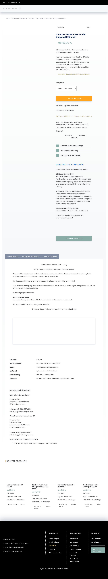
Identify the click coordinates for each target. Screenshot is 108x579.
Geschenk (69, 122)
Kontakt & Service (15, 551)
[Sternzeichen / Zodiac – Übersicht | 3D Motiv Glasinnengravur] (34, 135)
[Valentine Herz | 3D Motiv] (15, 475)
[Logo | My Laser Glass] (10, 8)
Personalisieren (12, 504)
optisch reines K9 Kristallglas (46, 371)
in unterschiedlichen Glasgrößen (48, 363)
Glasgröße (60, 83)
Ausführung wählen (37, 507)
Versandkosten (72, 106)
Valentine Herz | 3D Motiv (15, 486)
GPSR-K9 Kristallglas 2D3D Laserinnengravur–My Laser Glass (35, 443)
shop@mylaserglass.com (24, 412)
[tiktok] (101, 2)
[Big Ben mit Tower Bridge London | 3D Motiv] (41, 475)
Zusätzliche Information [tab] (30, 257)
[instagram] (98, 2)
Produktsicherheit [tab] (50, 257)
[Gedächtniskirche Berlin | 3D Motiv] (92, 475)
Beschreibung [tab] (12, 257)
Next (88, 27)
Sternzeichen (60, 124)
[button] (74, 145)
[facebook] (91, 2)
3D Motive (68, 128)
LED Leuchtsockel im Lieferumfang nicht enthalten (55, 378)
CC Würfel (69, 124)
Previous (61, 27)
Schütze (84, 128)
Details (23, 504)
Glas (61, 122)
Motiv (80, 122)
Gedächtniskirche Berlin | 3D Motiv (90, 486)
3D (65, 122)
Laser (76, 122)
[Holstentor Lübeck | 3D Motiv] (66, 475)
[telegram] (23, 557)
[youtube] (104, 2)
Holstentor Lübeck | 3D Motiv (66, 486)
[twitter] (94, 2)
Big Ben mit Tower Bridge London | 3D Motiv (40, 487)
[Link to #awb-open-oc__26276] (19, 8)
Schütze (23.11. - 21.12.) (80, 124)
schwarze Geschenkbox (45, 375)
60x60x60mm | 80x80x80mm (47, 367)
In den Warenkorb (73, 98)
